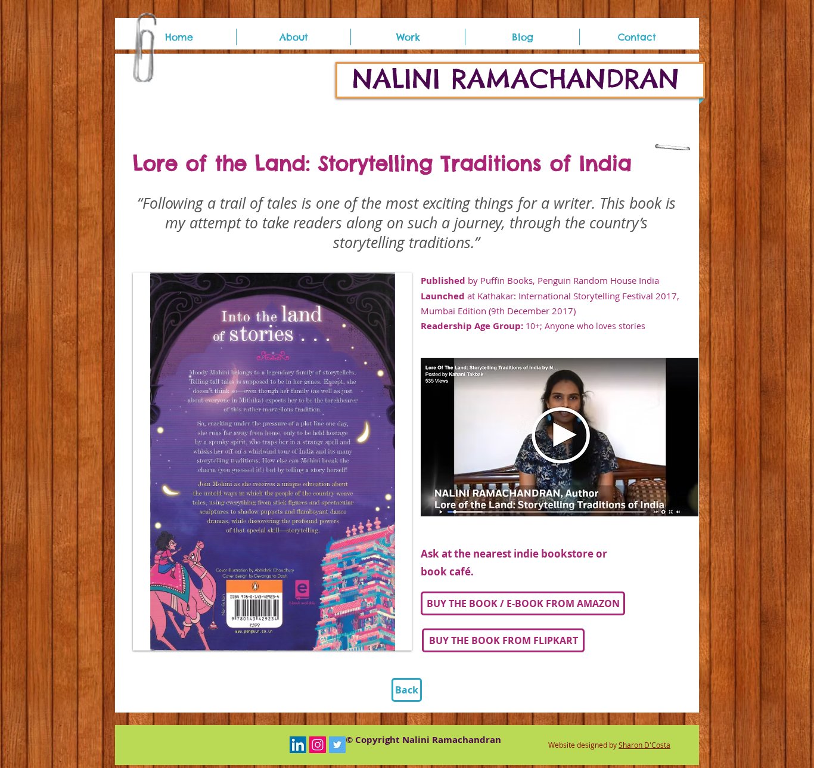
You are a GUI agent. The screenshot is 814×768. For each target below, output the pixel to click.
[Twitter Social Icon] (337, 744)
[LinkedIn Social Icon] (298, 744)
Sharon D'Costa (644, 745)
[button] (408, 37)
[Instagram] (317, 744)
